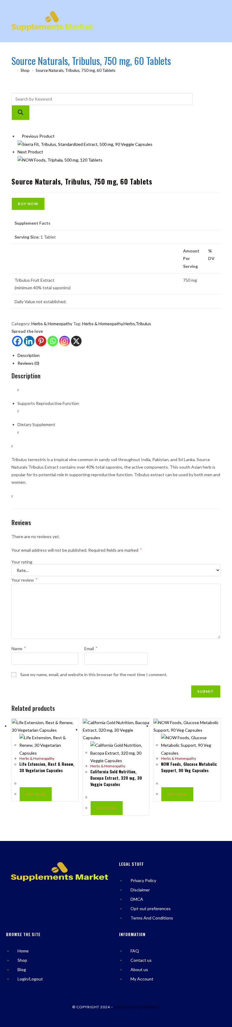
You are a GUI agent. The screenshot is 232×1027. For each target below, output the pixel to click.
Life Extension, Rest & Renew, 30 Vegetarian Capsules (46, 767)
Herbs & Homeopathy (51, 323)
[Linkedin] (29, 341)
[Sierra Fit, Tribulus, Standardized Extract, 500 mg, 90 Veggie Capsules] (85, 143)
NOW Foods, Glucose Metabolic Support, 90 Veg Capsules (189, 767)
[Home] (12, 70)
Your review (24, 580)
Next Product (30, 151)
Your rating (21, 562)
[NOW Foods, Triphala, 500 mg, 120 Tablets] (60, 159)
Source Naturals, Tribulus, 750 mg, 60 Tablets (75, 70)
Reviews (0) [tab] (28, 363)
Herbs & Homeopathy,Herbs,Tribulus (116, 323)
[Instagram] (64, 341)
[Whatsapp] (52, 341)
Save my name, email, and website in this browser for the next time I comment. (93, 674)
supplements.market (137, 1007)
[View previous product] (19, 136)
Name (18, 648)
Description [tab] (29, 355)
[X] (76, 341)
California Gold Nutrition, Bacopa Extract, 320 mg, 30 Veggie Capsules (116, 777)
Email (90, 648)
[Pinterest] (41, 341)
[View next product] (45, 151)
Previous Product (38, 136)
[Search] (20, 112)
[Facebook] (17, 341)
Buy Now (28, 203)
